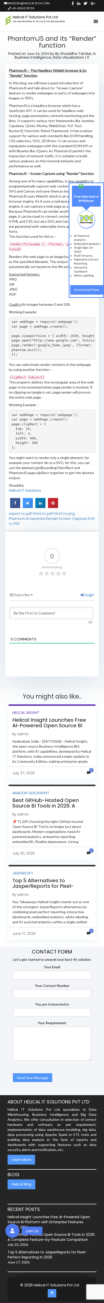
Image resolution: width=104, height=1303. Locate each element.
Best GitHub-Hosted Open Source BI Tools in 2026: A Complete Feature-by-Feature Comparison (51, 808)
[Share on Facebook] (15, 506)
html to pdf (43, 513)
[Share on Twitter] (28, 506)
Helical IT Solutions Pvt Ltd (56, 1285)
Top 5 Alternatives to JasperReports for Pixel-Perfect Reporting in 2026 (44, 886)
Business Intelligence (33, 57)
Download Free (86, 289)
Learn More (21, 1159)
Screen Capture (73, 518)
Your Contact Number (52, 985)
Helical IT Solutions (25, 490)
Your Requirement (52, 1023)
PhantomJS (19, 518)
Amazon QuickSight (30, 792)
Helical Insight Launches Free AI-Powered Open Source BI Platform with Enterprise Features (49, 728)
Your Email (52, 967)
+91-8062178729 (22, 8)
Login (89, 594)
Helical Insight (25, 712)
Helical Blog (21, 1184)
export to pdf (20, 513)
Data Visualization (68, 57)
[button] (12, 1231)
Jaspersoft (22, 873)
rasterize (37, 518)
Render (52, 518)
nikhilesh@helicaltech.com (28, 3)
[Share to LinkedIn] (40, 506)
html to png (64, 513)
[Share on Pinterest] (53, 506)
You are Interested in (52, 1004)
